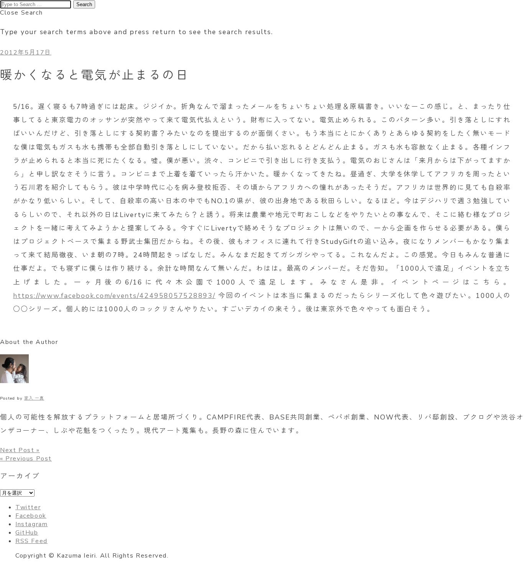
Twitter (28, 507)
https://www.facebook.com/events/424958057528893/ (114, 295)
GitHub (26, 532)
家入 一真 (34, 398)
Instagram (31, 524)
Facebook (30, 516)
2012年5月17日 (25, 52)
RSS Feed (31, 541)
